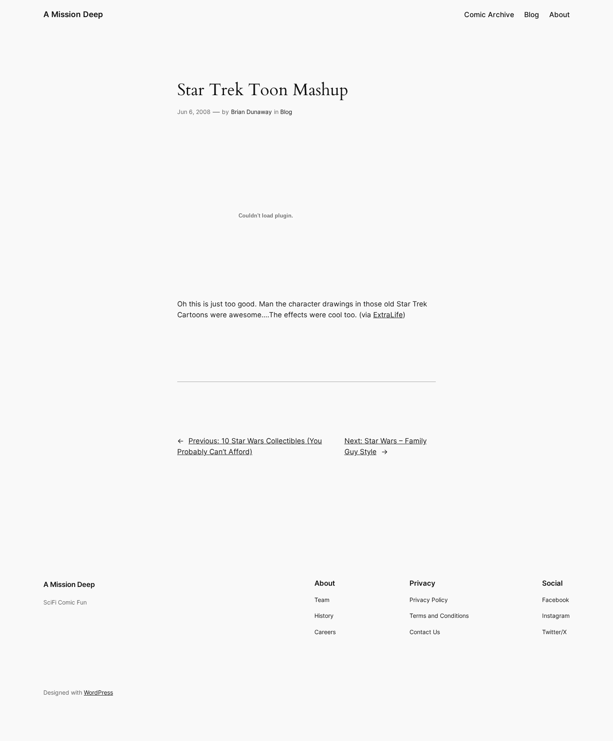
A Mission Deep (73, 14)
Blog (286, 111)
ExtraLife (388, 315)
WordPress (98, 692)
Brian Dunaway (251, 111)
